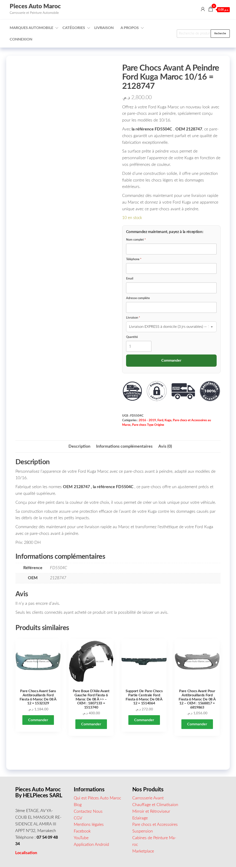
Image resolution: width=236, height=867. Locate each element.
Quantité (132, 337)
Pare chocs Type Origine (148, 424)
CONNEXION (21, 39)
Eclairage (140, 818)
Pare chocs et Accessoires (155, 825)
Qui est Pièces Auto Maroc (97, 798)
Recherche (220, 33)
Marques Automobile (31, 28)
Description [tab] (79, 446)
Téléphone (134, 259)
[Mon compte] (203, 9)
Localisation (26, 853)
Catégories (73, 28)
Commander (38, 720)
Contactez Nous (88, 811)
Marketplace (143, 851)
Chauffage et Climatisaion (155, 805)
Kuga (168, 420)
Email (129, 278)
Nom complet (136, 239)
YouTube (81, 838)
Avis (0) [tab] (165, 446)
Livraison (104, 28)
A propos (130, 28)
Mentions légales (89, 825)
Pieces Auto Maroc (35, 6)
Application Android (91, 845)
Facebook (82, 831)
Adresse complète (138, 298)
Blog (78, 805)
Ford (160, 420)
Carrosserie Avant (148, 798)
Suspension (142, 831)
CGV (78, 818)
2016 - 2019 (147, 420)
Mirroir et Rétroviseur (151, 811)
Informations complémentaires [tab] (124, 446)
